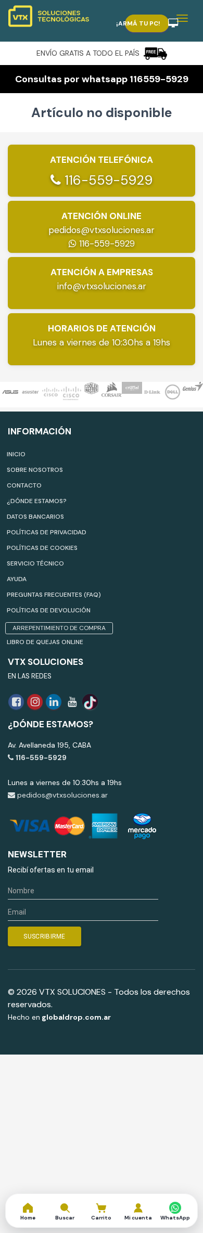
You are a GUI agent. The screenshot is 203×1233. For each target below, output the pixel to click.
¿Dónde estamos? (37, 501)
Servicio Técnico (35, 563)
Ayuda (17, 579)
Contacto (24, 485)
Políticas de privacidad (46, 532)
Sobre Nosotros (35, 470)
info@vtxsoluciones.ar (101, 286)
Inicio (16, 454)
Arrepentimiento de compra (59, 628)
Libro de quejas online (45, 642)
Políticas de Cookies (42, 548)
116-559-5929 (107, 180)
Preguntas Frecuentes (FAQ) (54, 594)
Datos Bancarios (35, 516)
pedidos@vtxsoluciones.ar (101, 230)
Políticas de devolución (49, 610)
